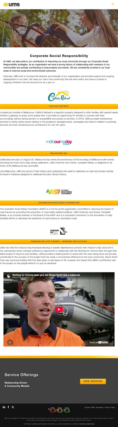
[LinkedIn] (4, 407)
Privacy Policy (110, 407)
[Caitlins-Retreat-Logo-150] (59, 88)
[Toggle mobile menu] (113, 4)
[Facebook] (8, 407)
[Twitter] (13, 407)
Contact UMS (90, 407)
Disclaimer (100, 407)
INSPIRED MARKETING (87, 424)
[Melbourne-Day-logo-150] (59, 135)
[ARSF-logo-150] (59, 184)
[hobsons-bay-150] (59, 228)
